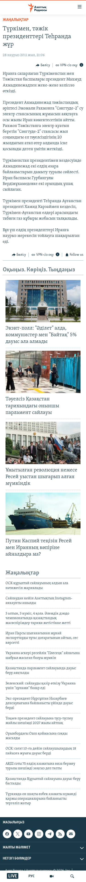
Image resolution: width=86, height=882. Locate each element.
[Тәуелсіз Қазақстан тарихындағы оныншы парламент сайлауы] (43, 372)
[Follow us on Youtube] (28, 834)
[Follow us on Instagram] (39, 834)
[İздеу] (72, 876)
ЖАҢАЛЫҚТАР (15, 20)
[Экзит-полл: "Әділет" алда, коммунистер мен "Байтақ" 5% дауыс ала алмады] (43, 301)
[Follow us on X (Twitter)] (17, 834)
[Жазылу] (71, 834)
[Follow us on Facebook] (7, 834)
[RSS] (60, 834)
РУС (31, 876)
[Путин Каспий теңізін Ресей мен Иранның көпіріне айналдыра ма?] (43, 514)
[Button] (43, 65)
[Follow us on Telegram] (49, 834)
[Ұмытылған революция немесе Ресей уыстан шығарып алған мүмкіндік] (43, 443)
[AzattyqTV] (51, 876)
